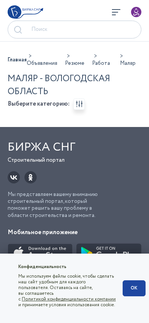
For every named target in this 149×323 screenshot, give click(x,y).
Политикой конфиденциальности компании (69, 299)
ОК (134, 288)
